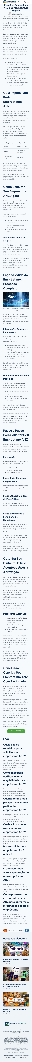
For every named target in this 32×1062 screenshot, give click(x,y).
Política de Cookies (10, 1057)
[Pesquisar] (25, 2)
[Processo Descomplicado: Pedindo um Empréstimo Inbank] (16, 974)
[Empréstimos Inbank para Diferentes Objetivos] (16, 949)
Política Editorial (8, 1055)
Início (8, 1053)
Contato (22, 1053)
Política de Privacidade (22, 1055)
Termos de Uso (22, 1057)
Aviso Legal (16, 1060)
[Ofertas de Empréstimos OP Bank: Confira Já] (16, 999)
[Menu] (28, 2)
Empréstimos (24, 16)
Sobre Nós (15, 1053)
